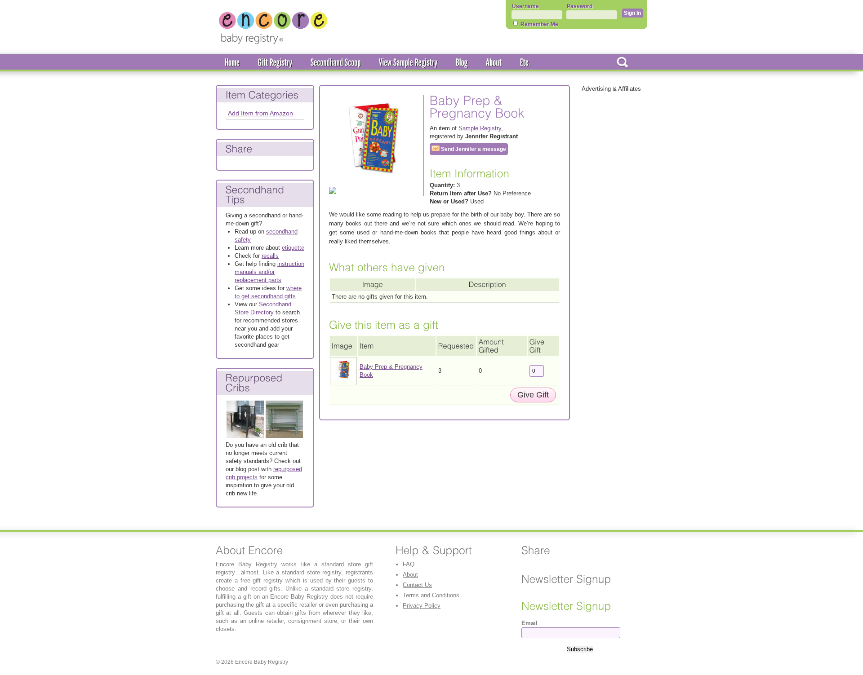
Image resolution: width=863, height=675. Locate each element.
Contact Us (417, 585)
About (410, 574)
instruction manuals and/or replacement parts (269, 271)
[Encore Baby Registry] (273, 45)
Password (579, 6)
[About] (494, 62)
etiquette (293, 247)
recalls (270, 255)
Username (525, 6)
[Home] (232, 62)
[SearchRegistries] (622, 62)
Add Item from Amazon (260, 113)
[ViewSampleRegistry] (408, 62)
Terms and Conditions (431, 595)
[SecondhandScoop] (336, 62)
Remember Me (538, 24)
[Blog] (462, 62)
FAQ (408, 564)
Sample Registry (479, 128)
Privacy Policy (421, 605)
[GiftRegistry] (275, 62)
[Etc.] (525, 62)
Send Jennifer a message (473, 149)
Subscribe (580, 649)
